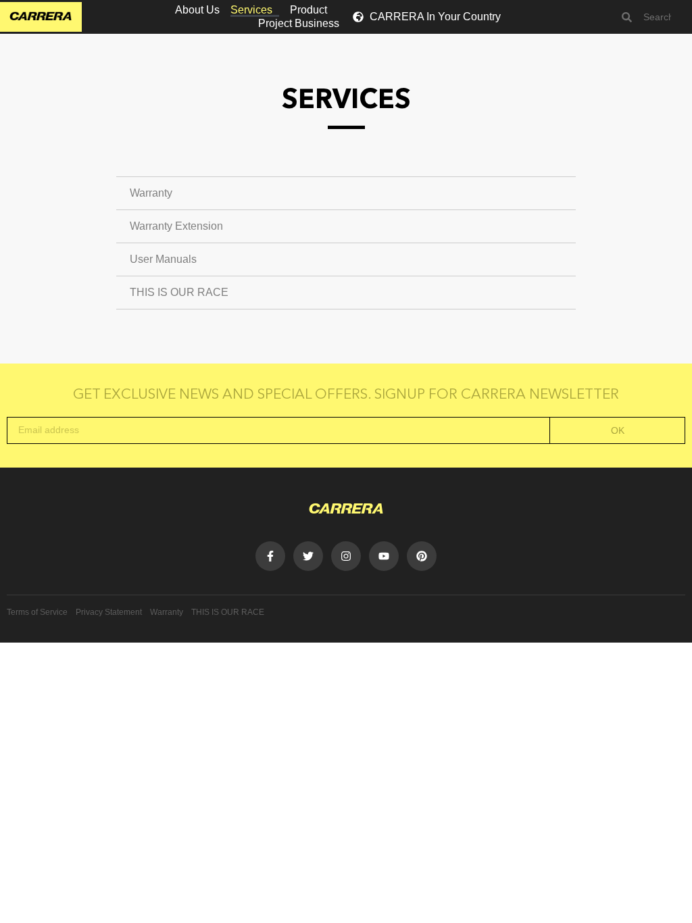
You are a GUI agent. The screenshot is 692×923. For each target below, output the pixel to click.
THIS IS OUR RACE (179, 292)
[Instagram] (346, 556)
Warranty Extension (176, 226)
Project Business (298, 23)
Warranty (151, 193)
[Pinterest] (422, 556)
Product (308, 10)
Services (251, 10)
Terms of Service (37, 612)
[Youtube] (384, 556)
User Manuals (163, 259)
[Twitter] (308, 556)
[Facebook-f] (270, 556)
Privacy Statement (109, 612)
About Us (197, 10)
